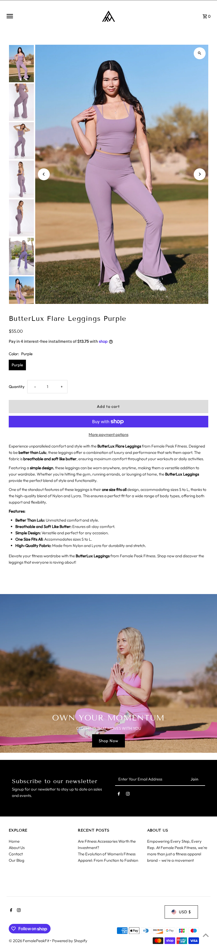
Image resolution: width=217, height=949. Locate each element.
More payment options (108, 434)
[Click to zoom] (200, 53)
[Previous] (44, 174)
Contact (16, 853)
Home (14, 841)
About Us (17, 847)
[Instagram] (128, 795)
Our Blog (16, 860)
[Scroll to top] (206, 935)
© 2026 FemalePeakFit (29, 940)
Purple (17, 364)
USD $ (185, 911)
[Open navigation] (49, 16)
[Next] (200, 174)
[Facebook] (119, 795)
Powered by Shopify (69, 940)
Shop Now (108, 740)
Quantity (17, 386)
